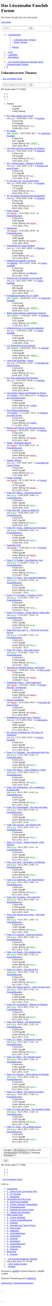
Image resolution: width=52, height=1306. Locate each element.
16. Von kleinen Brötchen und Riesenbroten (26, 196)
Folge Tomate (13, 211)
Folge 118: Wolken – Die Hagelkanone (24, 1022)
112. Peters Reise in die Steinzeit (21, 345)
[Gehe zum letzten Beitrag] (34, 126)
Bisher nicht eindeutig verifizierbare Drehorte (26, 313)
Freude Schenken (14, 478)
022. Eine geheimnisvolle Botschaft (22, 378)
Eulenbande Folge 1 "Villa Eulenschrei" (24, 682)
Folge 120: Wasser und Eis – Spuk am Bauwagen (28, 987)
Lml (12, 118)
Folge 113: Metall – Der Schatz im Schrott (25, 1092)
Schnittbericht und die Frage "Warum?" (24, 717)
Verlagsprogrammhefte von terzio (21, 260)
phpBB (15, 1271)
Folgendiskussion (14, 216)
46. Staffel (11, 131)
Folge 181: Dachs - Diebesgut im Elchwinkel (26, 528)
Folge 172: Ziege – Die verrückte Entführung (26, 577)
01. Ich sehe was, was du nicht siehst (23, 181)
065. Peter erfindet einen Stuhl (20, 116)
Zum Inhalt (6, 22)
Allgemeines (42, 720)
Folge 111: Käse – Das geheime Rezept (24, 1127)
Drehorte (41, 118)
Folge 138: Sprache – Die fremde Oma (24, 825)
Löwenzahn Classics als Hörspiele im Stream (26, 393)
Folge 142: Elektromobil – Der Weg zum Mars (27, 807)
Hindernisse (12, 228)
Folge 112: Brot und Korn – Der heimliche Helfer (28, 1109)
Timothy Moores (14, 460)
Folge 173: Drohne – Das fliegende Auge (25, 560)
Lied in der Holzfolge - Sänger (20, 360)
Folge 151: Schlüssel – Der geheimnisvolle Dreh (28, 752)
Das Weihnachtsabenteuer (18, 410)
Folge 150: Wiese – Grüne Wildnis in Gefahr (26, 770)
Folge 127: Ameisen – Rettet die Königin (25, 934)
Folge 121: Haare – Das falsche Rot (22, 969)
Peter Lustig (44, 670)
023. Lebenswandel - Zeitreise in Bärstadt (25, 163)
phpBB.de (31, 1278)
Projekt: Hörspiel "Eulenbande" (26, 686)
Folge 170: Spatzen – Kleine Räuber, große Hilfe (28, 612)
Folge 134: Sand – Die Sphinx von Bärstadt (26, 862)
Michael (14, 263)
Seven (13, 495)
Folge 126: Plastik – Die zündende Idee (24, 952)
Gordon (14, 395)
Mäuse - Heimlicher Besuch (19, 443)
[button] (7, 99)
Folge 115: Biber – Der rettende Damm (24, 1057)
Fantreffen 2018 (14, 545)
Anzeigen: (8, 1150)
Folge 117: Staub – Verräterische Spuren (24, 1039)
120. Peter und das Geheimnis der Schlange (26, 148)
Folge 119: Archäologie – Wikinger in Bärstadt (27, 1004)
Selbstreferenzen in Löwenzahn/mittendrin (25, 328)
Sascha (14, 213)
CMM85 (14, 133)
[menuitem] (24, 40)
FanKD (14, 413)
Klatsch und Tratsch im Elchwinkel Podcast (26, 428)
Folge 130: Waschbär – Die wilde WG (23, 897)
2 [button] (7, 96)
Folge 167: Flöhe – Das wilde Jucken (23, 650)
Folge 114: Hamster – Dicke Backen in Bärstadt (28, 1074)
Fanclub (42, 430)
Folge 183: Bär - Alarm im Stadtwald (23, 510)
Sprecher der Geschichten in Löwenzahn (24, 278)
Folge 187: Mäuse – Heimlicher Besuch (24, 493)
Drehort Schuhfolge (15, 700)
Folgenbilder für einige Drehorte (21, 245)
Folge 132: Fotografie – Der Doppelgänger (25, 879)
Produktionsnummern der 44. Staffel (22, 295)
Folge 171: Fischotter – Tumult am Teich (24, 595)
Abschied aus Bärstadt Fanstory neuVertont (26, 667)
